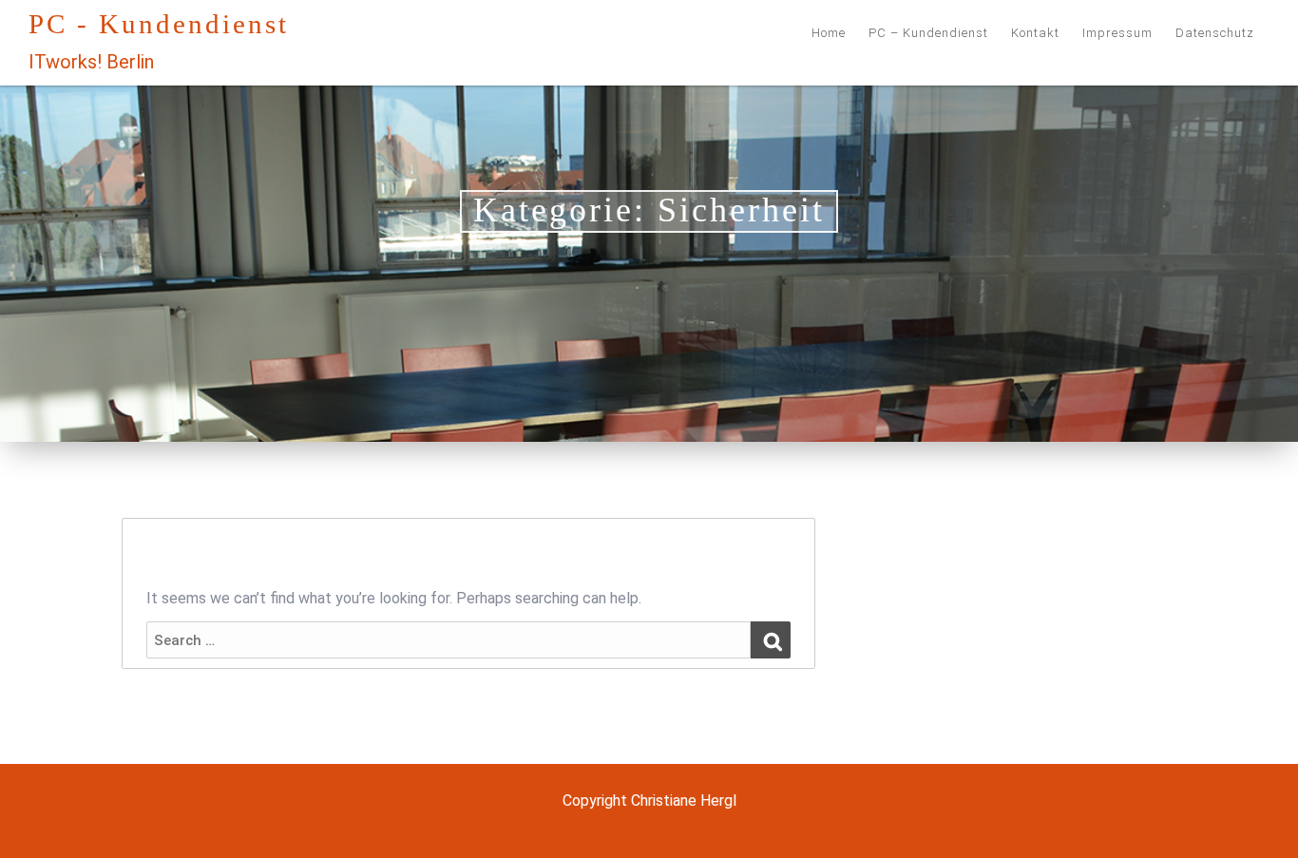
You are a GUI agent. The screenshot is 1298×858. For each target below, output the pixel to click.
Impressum (1117, 33)
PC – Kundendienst (928, 33)
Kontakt (1035, 33)
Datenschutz (1214, 33)
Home (828, 33)
